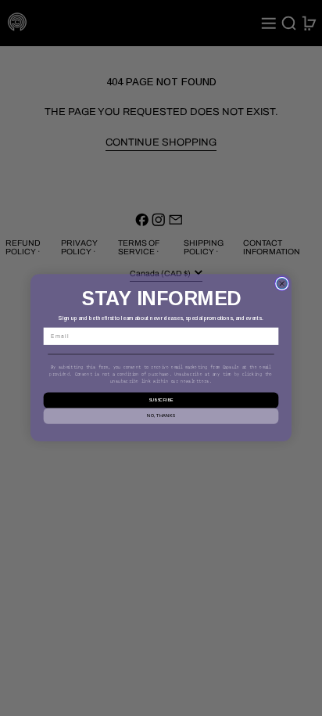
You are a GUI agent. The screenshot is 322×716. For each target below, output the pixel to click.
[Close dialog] (282, 284)
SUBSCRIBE (161, 400)
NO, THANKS (161, 416)
